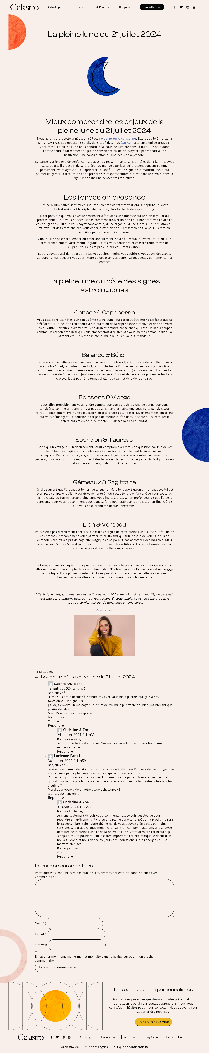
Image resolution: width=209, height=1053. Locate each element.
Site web (41, 945)
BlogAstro (125, 7)
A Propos (102, 7)
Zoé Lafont (104, 610)
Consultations (152, 7)
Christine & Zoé (76, 730)
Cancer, (127, 142)
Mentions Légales (96, 1047)
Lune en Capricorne (120, 138)
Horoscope (79, 7)
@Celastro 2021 (70, 1047)
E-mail (41, 934)
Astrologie (54, 7)
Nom (39, 923)
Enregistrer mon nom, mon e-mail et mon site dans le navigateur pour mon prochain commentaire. (95, 958)
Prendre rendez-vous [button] (153, 1022)
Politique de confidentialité (130, 1047)
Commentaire (46, 877)
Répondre (56, 725)
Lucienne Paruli (67, 756)
